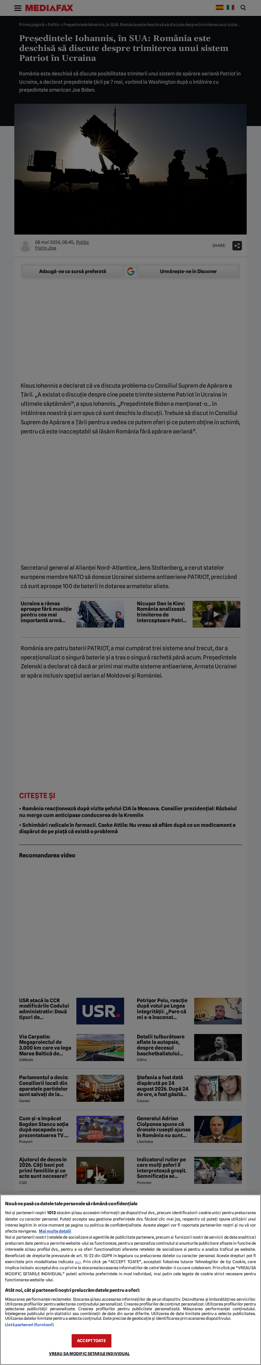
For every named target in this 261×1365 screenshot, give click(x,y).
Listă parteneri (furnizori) (29, 1324)
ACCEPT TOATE (91, 1340)
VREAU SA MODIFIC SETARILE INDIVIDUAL (89, 1353)
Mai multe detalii (55, 1231)
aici (78, 1262)
